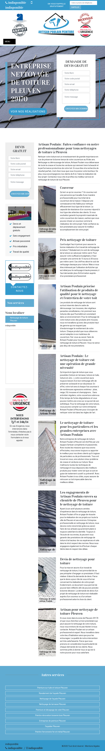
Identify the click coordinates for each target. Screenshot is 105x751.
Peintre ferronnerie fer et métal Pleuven (52, 732)
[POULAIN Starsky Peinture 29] (56, 25)
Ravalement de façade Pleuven (52, 693)
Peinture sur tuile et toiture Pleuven (52, 688)
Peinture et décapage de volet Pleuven (52, 710)
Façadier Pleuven (52, 726)
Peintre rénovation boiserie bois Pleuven (52, 715)
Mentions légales (92, 746)
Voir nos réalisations (28, 111)
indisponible (17, 3)
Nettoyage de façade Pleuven (52, 699)
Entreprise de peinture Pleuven (52, 721)
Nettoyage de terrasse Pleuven (52, 704)
